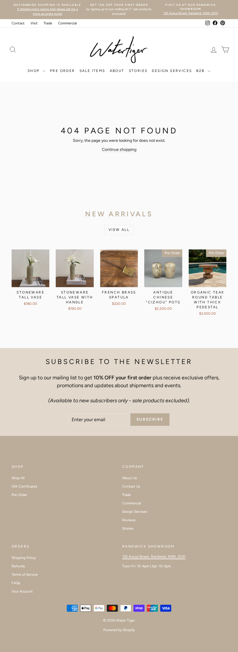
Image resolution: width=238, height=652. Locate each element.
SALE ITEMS (92, 71)
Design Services (172, 71)
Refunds (18, 566)
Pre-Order (19, 495)
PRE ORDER (62, 71)
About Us (129, 478)
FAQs (16, 583)
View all (119, 230)
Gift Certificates (24, 486)
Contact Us (131, 486)
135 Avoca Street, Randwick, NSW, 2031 (153, 557)
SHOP (34, 71)
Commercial (67, 23)
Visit (34, 23)
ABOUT (117, 71)
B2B (201, 71)
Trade (48, 23)
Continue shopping (119, 149)
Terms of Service (25, 575)
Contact (18, 23)
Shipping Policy (24, 558)
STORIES (138, 71)
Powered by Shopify (119, 630)
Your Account (22, 591)
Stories (128, 528)
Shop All (18, 478)
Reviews (129, 520)
